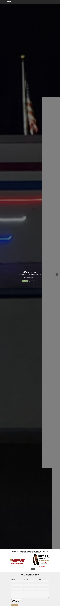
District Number (26, 579)
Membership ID (13, 579)
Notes (12, 590)
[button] (3, 274)
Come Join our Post (42, 566)
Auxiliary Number (39, 579)
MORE (33, 568)
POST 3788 (16, 1)
